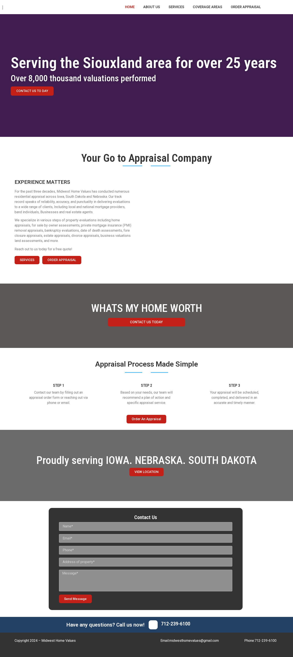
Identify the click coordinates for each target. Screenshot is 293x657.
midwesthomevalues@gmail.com (194, 641)
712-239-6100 (175, 624)
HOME (130, 7)
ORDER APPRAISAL (246, 7)
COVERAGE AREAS (207, 7)
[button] (27, 260)
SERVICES (176, 7)
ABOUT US (151, 7)
